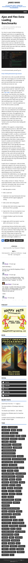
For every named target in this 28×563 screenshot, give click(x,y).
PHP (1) (21, 520)
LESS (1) (4, 497)
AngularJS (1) (13, 433)
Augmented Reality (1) (8, 436)
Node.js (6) (11, 511)
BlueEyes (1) (14, 438)
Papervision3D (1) (6, 520)
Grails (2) (12, 479)
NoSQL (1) (19, 511)
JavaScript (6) (18, 488)
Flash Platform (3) (7, 462)
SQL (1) (18, 543)
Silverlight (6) (15, 540)
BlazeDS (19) (5, 438)
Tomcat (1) (5, 549)
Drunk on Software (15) (19, 459)
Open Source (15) (6, 514)
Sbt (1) (16, 534)
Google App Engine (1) (8, 473)
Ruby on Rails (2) (20, 531)
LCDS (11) (19, 494)
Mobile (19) (16, 502)
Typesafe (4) (20, 549)
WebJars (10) (21, 552)
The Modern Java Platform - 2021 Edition (12, 410)
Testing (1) (21, 546)
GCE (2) (21, 468)
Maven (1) (18, 499)
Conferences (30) (6, 447)
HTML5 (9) (22, 482)
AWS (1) (18, 436)
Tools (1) (12, 549)
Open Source (11, 28)
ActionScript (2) (12, 427)
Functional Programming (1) (10, 468)
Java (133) (10, 488)
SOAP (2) (4, 543)
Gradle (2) (5, 479)
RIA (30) (19, 528)
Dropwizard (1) (6, 459)
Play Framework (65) (18, 523)
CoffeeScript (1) (6, 444)
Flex (7, 28)
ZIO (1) (12, 555)
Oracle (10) (5, 517)
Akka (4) (19, 430)
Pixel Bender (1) (6, 523)
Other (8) (12, 517)
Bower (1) (21, 438)
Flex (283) (4, 465)
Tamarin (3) (5, 546)
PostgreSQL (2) (14, 526)
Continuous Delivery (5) (8, 450)
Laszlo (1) (12, 494)
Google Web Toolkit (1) (8, 476)
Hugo (21, 560)
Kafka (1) (18, 491)
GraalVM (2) (20, 476)
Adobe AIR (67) (5, 430)
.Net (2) (4, 427)
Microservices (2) (6, 502)
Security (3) (19, 537)
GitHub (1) (10, 470)
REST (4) (13, 528)
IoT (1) (4, 488)
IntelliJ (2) (5, 485)
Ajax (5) (13, 430)
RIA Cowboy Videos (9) (8, 531)
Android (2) (5, 433)
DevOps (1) (20, 456)
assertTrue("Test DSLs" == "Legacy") (11, 403)
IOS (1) (18, 485)
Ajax (4, 28)
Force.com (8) (12, 465)
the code (6, 92)
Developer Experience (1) (8, 456)
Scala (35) (4, 537)
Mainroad (12, 561)
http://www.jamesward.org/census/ (12, 73)
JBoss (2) (4, 491)
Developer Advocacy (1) (8, 453)
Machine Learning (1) (7, 499)
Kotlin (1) (4, 494)
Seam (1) (11, 537)
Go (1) (16, 470)
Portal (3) (5, 526)
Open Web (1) (16, 514)
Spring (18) (11, 543)
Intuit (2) (12, 485)
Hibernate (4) (13, 482)
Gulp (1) (19, 479)
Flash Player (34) (18, 462)
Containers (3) (17, 447)
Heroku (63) (5, 482)
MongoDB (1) (5, 505)
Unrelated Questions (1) (8, 552)
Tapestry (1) (13, 546)
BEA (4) (23, 436)
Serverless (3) (5, 540)
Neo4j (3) (4, 511)
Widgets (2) (5, 555)
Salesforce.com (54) (7, 534)
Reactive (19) (5, 528)
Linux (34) (10, 497)
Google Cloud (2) (20, 473)
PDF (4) (15, 520)
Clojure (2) (5, 441)
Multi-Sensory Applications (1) (10, 508)
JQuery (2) (11, 491)
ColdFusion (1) (17, 444)
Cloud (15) (12, 441)
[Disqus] (14, 280)
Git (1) (3, 470)
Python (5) (22, 526)
